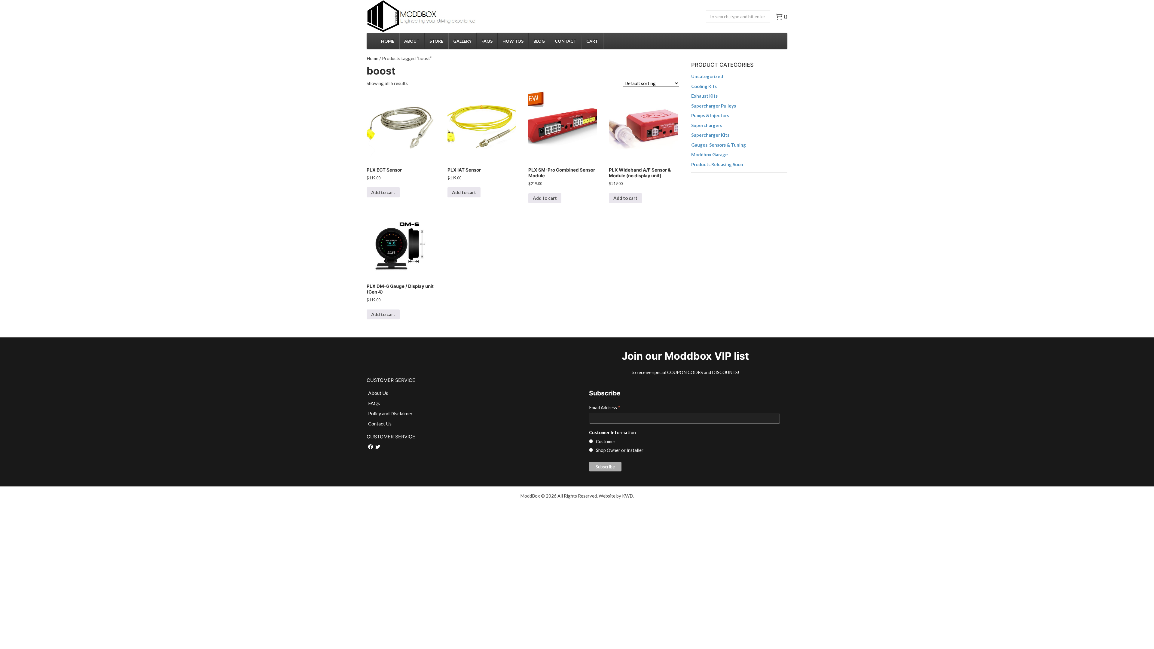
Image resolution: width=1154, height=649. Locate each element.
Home (372, 58)
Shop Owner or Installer (619, 450)
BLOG (539, 41)
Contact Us (380, 423)
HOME (387, 41)
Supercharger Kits (710, 135)
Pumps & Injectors (710, 115)
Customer (605, 441)
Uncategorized (707, 76)
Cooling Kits (704, 86)
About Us (378, 393)
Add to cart (383, 192)
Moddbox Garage (709, 154)
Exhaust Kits (704, 96)
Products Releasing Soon (717, 164)
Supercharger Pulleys (713, 105)
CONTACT (565, 41)
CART (592, 41)
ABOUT (412, 41)
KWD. (628, 495)
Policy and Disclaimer (390, 413)
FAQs (487, 41)
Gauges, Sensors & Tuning (718, 145)
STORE (436, 41)
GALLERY (462, 41)
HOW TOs (513, 41)
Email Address (605, 408)
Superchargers (706, 125)
